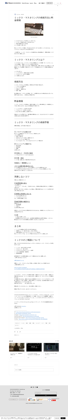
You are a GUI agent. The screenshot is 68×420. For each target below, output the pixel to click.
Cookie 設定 (57, 418)
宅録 (46, 323)
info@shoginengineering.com (18, 394)
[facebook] (44, 3)
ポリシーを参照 (47, 418)
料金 (33, 323)
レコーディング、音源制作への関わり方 (16, 354)
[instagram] (41, 3)
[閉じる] (66, 418)
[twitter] (39, 3)
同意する (63, 418)
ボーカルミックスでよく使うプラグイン (51, 354)
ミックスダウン (17, 328)
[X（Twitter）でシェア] (17, 331)
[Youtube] (43, 3)
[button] (57, 5)
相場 (30, 323)
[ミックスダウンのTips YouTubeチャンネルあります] (34, 347)
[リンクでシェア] (20, 331)
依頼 (27, 323)
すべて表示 (57, 340)
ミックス (22, 323)
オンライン (17, 325)
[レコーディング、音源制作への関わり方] (16, 347)
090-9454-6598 (15, 396)
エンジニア (38, 323)
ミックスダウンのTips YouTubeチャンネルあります (34, 354)
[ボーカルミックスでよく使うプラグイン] (51, 347)
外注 (49, 323)
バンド (42, 323)
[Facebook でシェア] (14, 331)
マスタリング (17, 323)
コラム (22, 328)
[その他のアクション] (53, 14)
